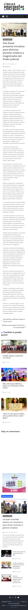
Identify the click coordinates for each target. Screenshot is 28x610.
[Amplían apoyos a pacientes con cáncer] (14, 341)
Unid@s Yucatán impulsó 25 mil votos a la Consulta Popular (13, 326)
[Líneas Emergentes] (3, 16)
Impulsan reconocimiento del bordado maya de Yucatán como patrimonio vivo (18, 579)
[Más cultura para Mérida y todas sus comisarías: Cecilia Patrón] (14, 369)
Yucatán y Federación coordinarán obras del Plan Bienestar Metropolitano (18, 565)
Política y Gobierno (7, 39)
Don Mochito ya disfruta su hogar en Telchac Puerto (14, 320)
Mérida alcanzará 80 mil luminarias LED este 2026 (19, 553)
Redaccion (14, 64)
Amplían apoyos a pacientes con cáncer (13, 357)
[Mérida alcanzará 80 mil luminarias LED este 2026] (6, 555)
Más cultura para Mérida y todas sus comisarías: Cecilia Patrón (13, 386)
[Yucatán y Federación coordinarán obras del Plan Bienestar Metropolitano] (6, 567)
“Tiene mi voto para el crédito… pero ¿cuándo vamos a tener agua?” (14, 416)
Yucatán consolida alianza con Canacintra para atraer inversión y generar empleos (13, 523)
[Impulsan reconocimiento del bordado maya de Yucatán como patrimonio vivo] (6, 581)
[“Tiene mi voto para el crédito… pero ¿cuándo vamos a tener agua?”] (14, 399)
